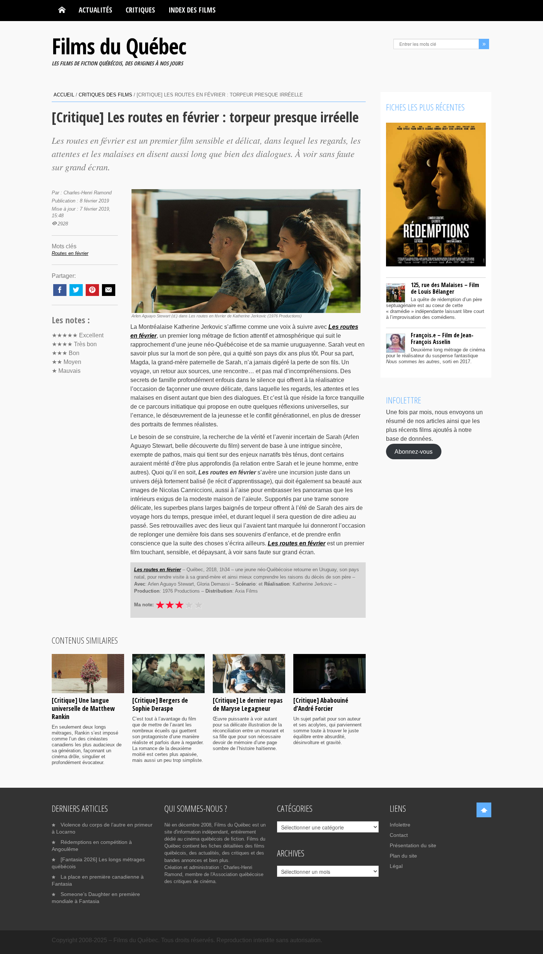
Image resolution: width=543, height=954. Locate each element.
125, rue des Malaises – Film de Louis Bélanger (445, 288)
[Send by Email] (108, 290)
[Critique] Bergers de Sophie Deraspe (160, 704)
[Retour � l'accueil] (62, 10)
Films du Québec (119, 46)
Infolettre (400, 825)
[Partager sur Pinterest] (92, 290)
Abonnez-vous (414, 451)
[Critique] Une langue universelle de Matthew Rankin (83, 708)
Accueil (64, 95)
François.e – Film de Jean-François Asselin (442, 338)
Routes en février (70, 253)
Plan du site (403, 856)
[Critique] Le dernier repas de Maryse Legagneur (248, 704)
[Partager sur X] (76, 290)
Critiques (140, 10)
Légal (396, 866)
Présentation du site (413, 845)
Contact (399, 835)
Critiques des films (105, 95)
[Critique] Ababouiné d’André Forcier (320, 704)
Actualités (95, 10)
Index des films (192, 10)
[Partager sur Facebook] (59, 290)
